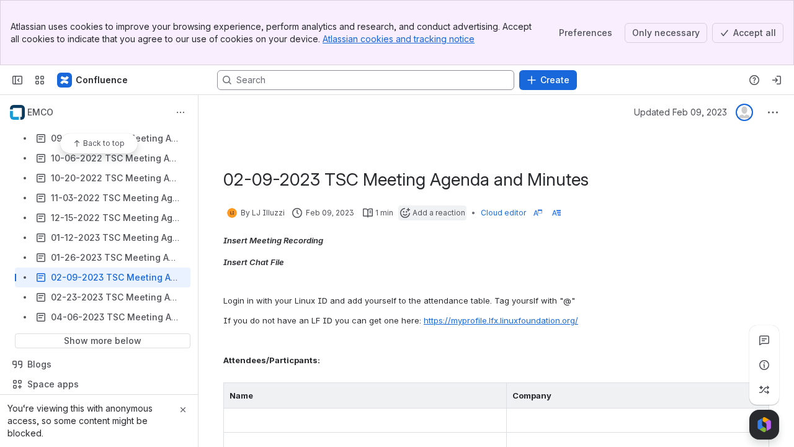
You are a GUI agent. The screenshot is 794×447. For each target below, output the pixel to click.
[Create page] (764, 390)
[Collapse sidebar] (17, 80)
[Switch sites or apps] (40, 80)
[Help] (754, 80)
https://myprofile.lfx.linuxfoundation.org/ (501, 320)
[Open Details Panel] (764, 365)
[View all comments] (764, 340)
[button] (493, 395)
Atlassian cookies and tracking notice (399, 39)
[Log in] (777, 80)
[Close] (183, 409)
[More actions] (180, 112)
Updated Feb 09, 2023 (680, 112)
